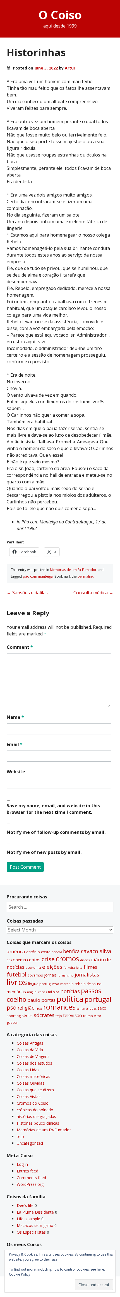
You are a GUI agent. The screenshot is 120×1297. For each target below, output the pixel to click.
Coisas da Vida (30, 1049)
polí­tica (70, 998)
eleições (52, 966)
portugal (98, 999)
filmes (90, 967)
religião (26, 1007)
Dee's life (25, 1205)
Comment (20, 647)
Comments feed (31, 1177)
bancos (57, 952)
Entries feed (27, 1171)
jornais (50, 975)
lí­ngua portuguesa (43, 983)
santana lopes (87, 1008)
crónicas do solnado (35, 1109)
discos (85, 960)
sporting (14, 1015)
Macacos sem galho (35, 1225)
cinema (19, 959)
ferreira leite (73, 967)
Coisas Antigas (30, 1043)
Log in (22, 1164)
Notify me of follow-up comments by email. (56, 832)
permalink (85, 576)
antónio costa (38, 951)
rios (39, 1008)
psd (11, 1007)
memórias (16, 991)
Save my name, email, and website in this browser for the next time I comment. (53, 808)
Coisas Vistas (28, 1096)
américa (16, 951)
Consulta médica (93, 593)
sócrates (44, 1015)
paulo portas (41, 1000)
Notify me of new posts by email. (44, 852)
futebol (16, 974)
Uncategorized (30, 1143)
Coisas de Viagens (33, 1056)
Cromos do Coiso (33, 1103)
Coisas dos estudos (34, 1063)
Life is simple (28, 1218)
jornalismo (66, 975)
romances (59, 1007)
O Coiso (60, 15)
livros (17, 982)
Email (15, 744)
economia (33, 967)
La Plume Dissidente (35, 1212)
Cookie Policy (19, 1274)
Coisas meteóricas (33, 1076)
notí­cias (70, 991)
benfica (71, 951)
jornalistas (87, 974)
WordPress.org (30, 1184)
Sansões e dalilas (27, 593)
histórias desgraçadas (36, 1116)
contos (33, 959)
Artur (70, 68)
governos (35, 975)
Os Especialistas (31, 1232)
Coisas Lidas (28, 1069)
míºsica (53, 992)
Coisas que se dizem (35, 1089)
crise (48, 959)
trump (88, 1015)
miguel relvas (37, 992)
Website (16, 772)
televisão (72, 1015)
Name (15, 717)
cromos (67, 958)
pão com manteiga (38, 576)
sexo (102, 1008)
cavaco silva (96, 951)
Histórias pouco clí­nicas (38, 1123)
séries (27, 1015)
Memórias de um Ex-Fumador (73, 569)
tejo (59, 1015)
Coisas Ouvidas (30, 1083)
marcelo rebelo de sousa (81, 984)
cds (9, 960)
